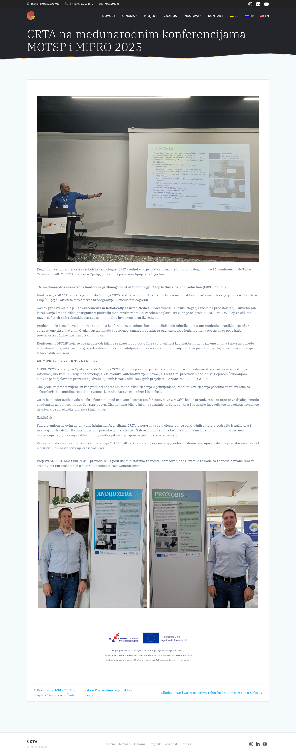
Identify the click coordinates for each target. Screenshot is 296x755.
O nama (128, 16)
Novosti (109, 16)
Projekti (151, 16)
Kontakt (216, 16)
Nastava (192, 16)
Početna (109, 744)
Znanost (171, 16)
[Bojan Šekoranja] (92, 539)
